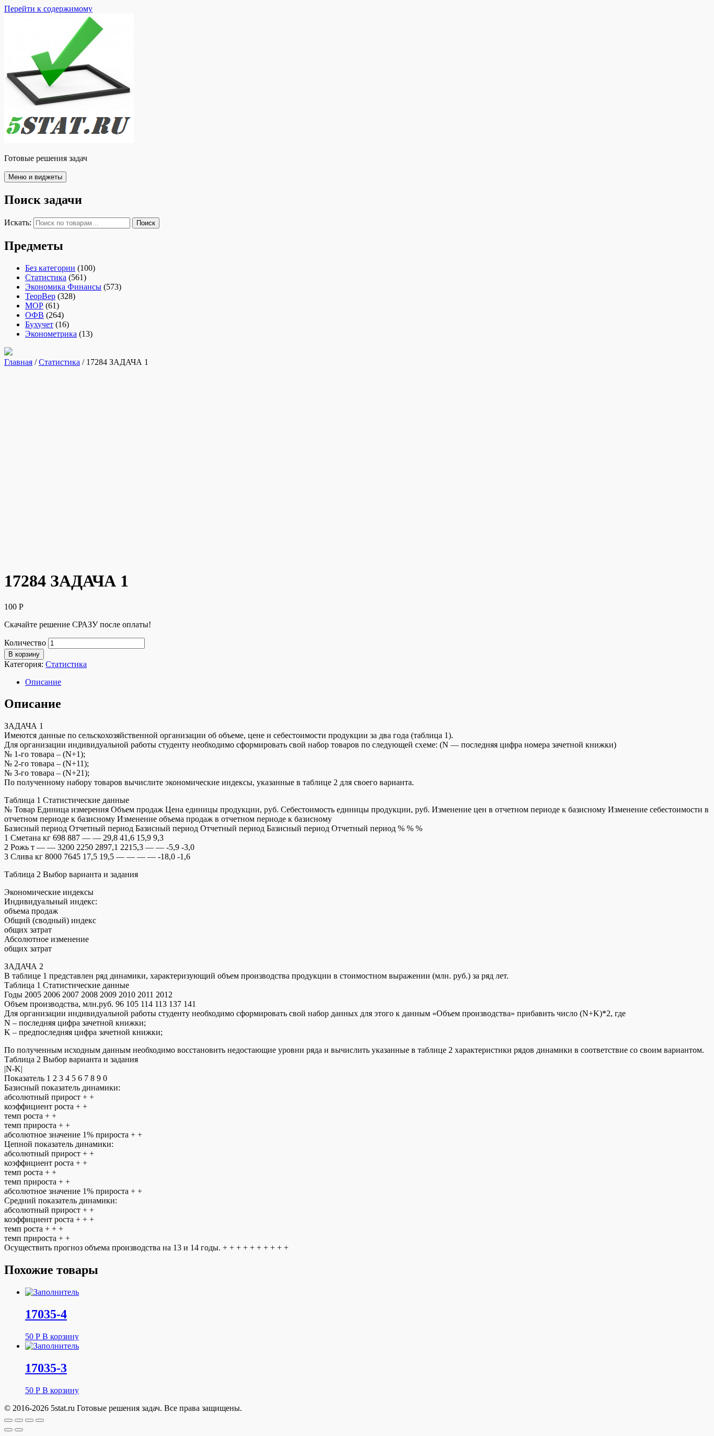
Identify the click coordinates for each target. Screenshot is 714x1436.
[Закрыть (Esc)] (8, 1420)
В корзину (24, 654)
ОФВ (34, 315)
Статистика (45, 277)
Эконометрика (51, 333)
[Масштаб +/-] (40, 1420)
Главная (18, 362)
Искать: (17, 222)
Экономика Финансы (63, 286)
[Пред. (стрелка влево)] (8, 1429)
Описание (43, 681)
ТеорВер (40, 296)
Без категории (50, 267)
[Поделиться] (19, 1420)
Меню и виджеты (35, 177)
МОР (34, 305)
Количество (25, 642)
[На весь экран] (29, 1420)
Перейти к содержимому (48, 8)
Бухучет (39, 324)
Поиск (145, 223)
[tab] (367, 682)
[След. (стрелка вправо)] (19, 1429)
